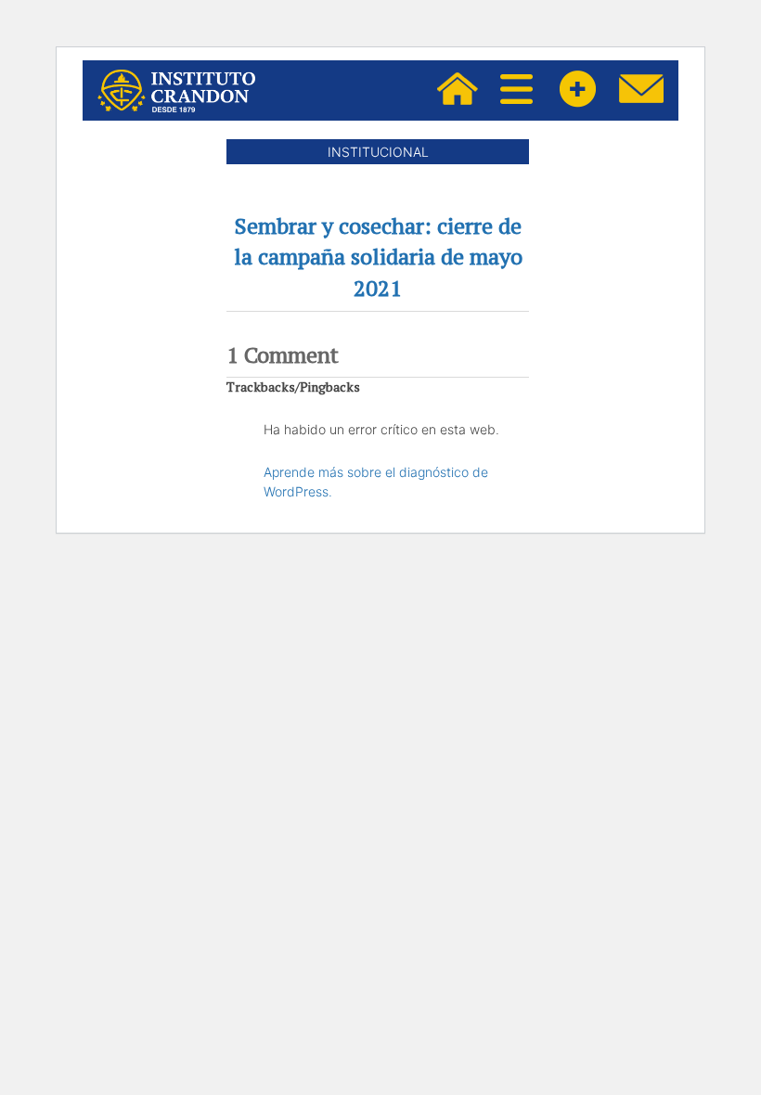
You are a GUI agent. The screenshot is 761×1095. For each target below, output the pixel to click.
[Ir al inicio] (176, 91)
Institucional (378, 152)
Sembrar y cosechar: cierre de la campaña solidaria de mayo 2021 (378, 257)
